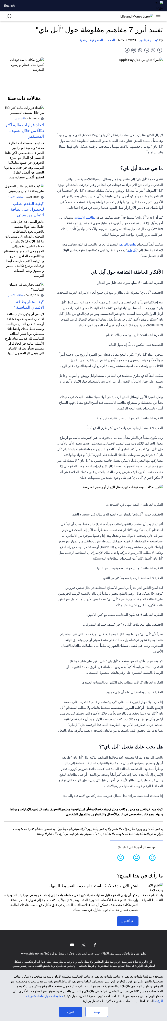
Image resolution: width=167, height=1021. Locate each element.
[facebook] (159, 50)
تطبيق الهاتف (127, 244)
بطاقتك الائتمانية (85, 217)
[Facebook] (94, 944)
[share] (127, 50)
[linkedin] (146, 50)
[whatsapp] (140, 50)
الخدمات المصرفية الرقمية (97, 40)
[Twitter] (83, 944)
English (9, 6)
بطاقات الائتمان (15, 196)
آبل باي (131, 250)
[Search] (9, 16)
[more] (158, 16)
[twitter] (153, 50)
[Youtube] (72, 944)
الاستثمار (20, 118)
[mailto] (133, 50)
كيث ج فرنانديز (149, 40)
